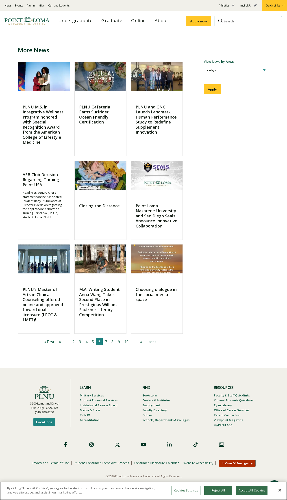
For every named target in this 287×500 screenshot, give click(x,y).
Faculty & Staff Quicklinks (232, 395)
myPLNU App (223, 425)
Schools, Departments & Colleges (165, 420)
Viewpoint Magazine (228, 420)
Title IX (85, 415)
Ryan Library (223, 405)
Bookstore (149, 395)
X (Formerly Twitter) (117, 444)
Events (19, 5)
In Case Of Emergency (237, 463)
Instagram (91, 444)
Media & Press (90, 410)
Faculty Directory (154, 410)
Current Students (59, 5)
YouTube (143, 444)
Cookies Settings (186, 490)
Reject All (218, 490)
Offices (147, 415)
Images (221, 444)
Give (42, 5)
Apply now (198, 21)
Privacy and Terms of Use (50, 463)
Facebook (65, 444)
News (7, 5)
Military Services (92, 395)
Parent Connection (227, 415)
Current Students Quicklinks (234, 400)
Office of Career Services (231, 410)
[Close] (280, 490)
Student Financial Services (99, 400)
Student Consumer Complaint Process (101, 463)
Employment (151, 405)
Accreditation (90, 420)
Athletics (224, 7)
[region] (143, 491)
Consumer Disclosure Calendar (156, 463)
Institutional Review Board (98, 405)
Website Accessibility (198, 463)
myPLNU (246, 7)
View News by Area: (219, 61)
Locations (44, 422)
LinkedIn (169, 444)
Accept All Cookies (252, 490)
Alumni (31, 5)
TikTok (195, 444)
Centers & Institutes (156, 400)
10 (126, 341)
